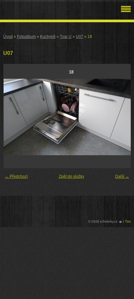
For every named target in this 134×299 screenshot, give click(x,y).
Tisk (128, 221)
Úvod (8, 36)
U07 (79, 36)
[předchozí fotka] (14, 117)
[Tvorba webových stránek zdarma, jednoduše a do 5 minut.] (120, 221)
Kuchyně (48, 36)
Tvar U (66, 36)
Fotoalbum (26, 36)
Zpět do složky (71, 176)
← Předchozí (16, 176)
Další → (122, 176)
